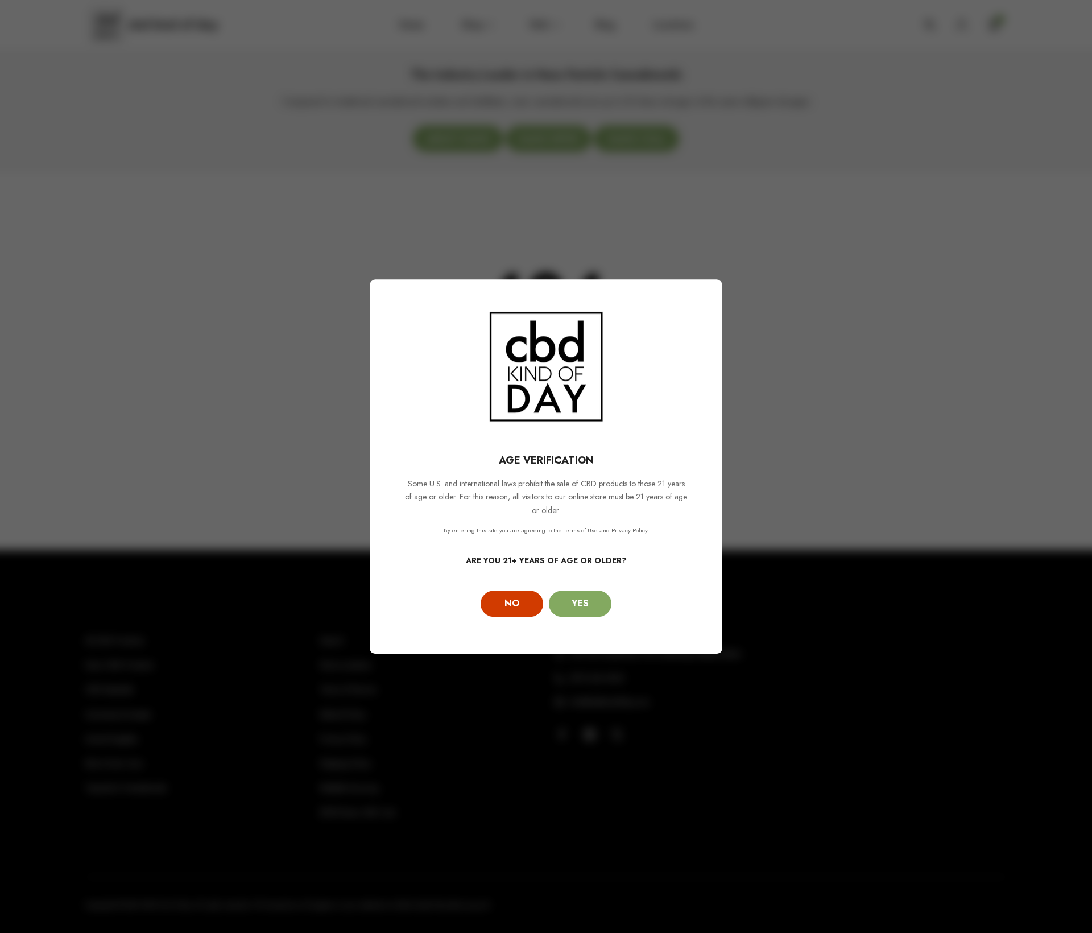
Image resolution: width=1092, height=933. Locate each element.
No (512, 603)
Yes (580, 603)
